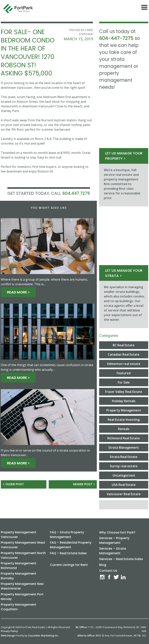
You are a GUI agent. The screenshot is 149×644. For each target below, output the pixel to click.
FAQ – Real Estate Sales (68, 553)
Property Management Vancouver (18, 534)
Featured (124, 373)
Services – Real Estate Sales (121, 559)
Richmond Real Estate (123, 438)
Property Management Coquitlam (18, 606)
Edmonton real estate (123, 364)
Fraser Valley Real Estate (123, 392)
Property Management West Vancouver (23, 544)
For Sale (124, 382)
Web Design (8, 635)
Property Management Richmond (18, 565)
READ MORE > (18, 292)
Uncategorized (124, 475)
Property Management (123, 410)
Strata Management (123, 447)
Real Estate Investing (124, 419)
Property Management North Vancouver (23, 555)
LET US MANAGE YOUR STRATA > (123, 273)
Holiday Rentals (123, 401)
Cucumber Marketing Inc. (43, 635)
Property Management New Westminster (22, 586)
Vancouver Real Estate (124, 494)
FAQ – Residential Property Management (70, 544)
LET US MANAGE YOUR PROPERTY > (123, 156)
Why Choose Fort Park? (117, 532)
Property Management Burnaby (18, 575)
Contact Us (108, 570)
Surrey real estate (124, 466)
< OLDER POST (13, 484)
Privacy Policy (9, 631)
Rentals (123, 429)
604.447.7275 (76, 193)
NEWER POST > (84, 484)
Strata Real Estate (123, 457)
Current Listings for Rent (69, 565)
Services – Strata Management (112, 550)
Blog (102, 565)
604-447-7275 (116, 38)
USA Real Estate (124, 485)
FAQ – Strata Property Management (67, 534)
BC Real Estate (123, 345)
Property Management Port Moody (22, 596)
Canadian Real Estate (123, 354)
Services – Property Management (114, 540)
